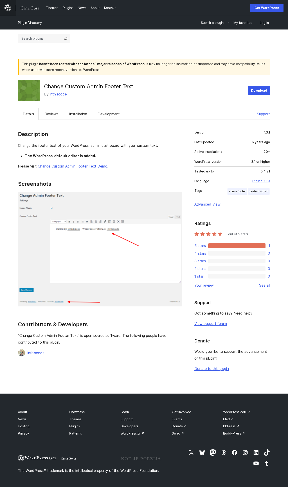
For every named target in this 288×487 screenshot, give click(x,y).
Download (259, 90)
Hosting (23, 426)
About (22, 412)
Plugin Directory (30, 23)
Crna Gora (68, 458)
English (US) (261, 181)
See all (264, 285)
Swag (178, 433)
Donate (179, 426)
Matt (228, 419)
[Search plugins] (65, 38)
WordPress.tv (132, 433)
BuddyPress (234, 433)
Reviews (51, 114)
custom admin (259, 191)
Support (263, 114)
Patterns (75, 433)
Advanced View (207, 204)
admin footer (237, 191)
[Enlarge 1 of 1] (175, 198)
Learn (125, 412)
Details (28, 114)
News (22, 419)
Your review (204, 285)
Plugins (74, 426)
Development (109, 114)
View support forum (210, 323)
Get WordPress (266, 8)
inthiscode (58, 94)
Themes (75, 419)
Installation (78, 114)
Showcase (77, 412)
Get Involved (181, 412)
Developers (129, 426)
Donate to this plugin (211, 368)
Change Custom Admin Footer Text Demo (72, 166)
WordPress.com (236, 412)
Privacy (23, 433)
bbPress (231, 426)
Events (177, 419)
